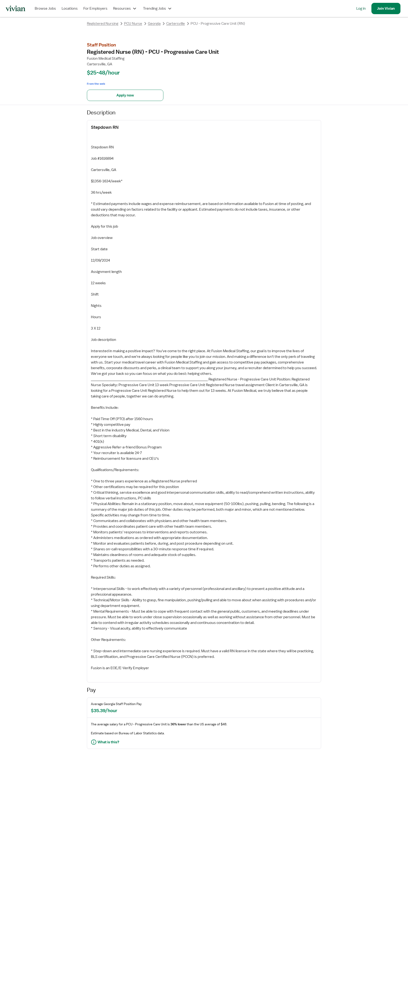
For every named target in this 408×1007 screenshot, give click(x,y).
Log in (361, 8)
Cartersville (175, 23)
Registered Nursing (102, 23)
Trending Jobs (154, 8)
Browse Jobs (45, 8)
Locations (70, 8)
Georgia (154, 23)
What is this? (108, 742)
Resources (122, 8)
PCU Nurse (133, 23)
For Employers (95, 8)
